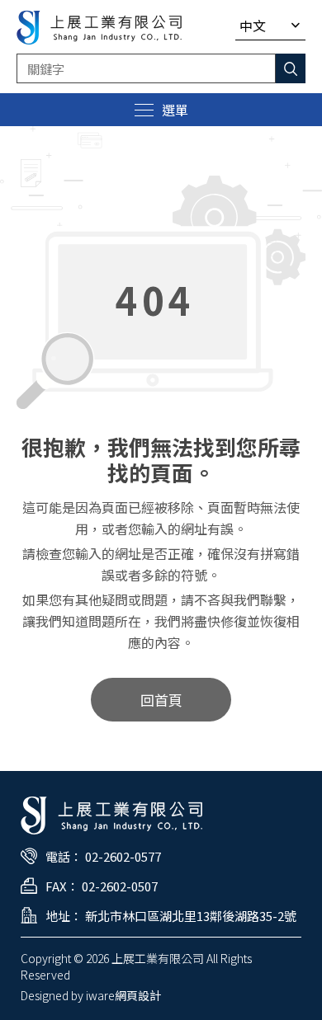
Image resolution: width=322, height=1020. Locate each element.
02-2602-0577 (123, 856)
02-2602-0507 (120, 886)
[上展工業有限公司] (99, 27)
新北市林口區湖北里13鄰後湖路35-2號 (190, 915)
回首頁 (161, 699)
